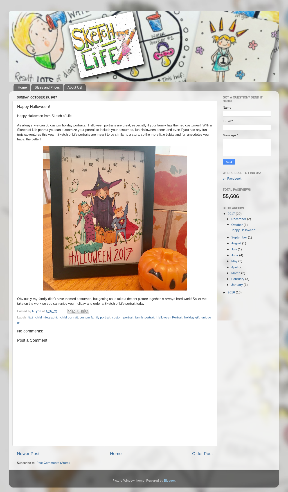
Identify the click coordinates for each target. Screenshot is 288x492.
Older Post (202, 453)
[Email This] (69, 311)
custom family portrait (95, 317)
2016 (232, 292)
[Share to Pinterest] (86, 311)
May (234, 261)
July (234, 249)
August (236, 243)
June (235, 255)
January (237, 284)
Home (22, 87)
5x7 (31, 317)
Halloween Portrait (169, 317)
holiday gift (192, 317)
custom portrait (122, 317)
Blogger (169, 480)
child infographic (46, 317)
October (237, 225)
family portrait (145, 317)
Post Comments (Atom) (53, 463)
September (239, 237)
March (236, 273)
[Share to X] (78, 311)
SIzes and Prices (47, 87)
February (238, 279)
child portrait (69, 317)
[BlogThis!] (74, 311)
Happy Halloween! (243, 230)
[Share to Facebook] (82, 311)
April (234, 267)
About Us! (75, 87)
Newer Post (28, 453)
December (239, 219)
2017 (232, 213)
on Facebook (232, 178)
